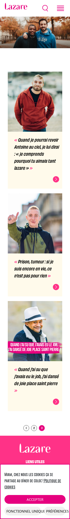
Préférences (56, 511)
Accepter (35, 499)
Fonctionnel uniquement (23, 511)
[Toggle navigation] (60, 8)
